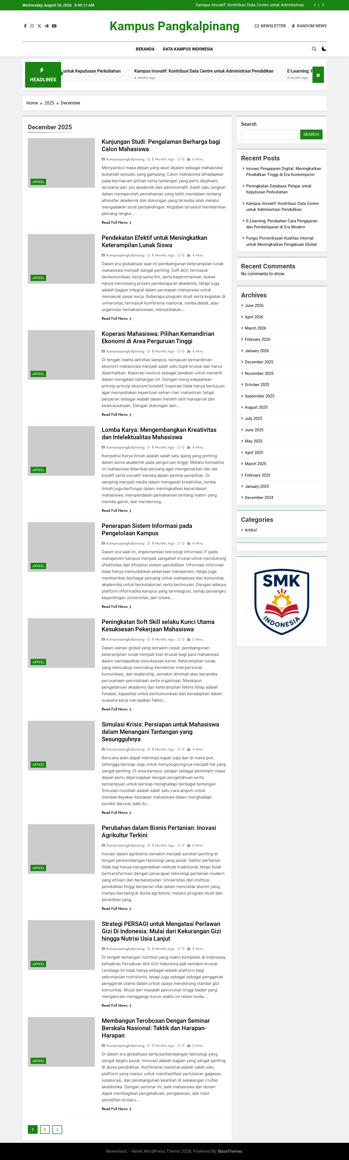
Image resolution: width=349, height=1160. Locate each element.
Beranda (145, 49)
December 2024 (259, 497)
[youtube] (54, 26)
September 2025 (259, 396)
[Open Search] (314, 49)
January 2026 (257, 350)
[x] (39, 26)
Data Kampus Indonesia (188, 49)
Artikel (38, 182)
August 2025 (256, 407)
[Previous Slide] (314, 5)
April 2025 (254, 452)
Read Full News (115, 222)
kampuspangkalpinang (125, 159)
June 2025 (254, 429)
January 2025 (257, 486)
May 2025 (253, 441)
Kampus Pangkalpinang (175, 26)
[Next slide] (323, 5)
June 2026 (254, 305)
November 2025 (259, 373)
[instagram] (31, 26)
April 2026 (254, 317)
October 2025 (257, 384)
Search (249, 124)
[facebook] (25, 26)
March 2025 (255, 463)
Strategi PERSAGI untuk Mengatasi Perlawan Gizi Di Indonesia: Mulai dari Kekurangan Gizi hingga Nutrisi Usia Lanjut (161, 931)
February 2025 (257, 475)
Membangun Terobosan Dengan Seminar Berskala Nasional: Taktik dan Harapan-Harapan (156, 1028)
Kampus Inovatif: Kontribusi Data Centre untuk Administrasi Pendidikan (250, 5)
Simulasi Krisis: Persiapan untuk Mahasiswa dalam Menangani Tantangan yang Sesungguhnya (160, 732)
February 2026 (257, 339)
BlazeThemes (230, 1151)
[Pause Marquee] (318, 75)
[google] (46, 26)
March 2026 (255, 328)
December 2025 (259, 362)
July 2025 (253, 418)
